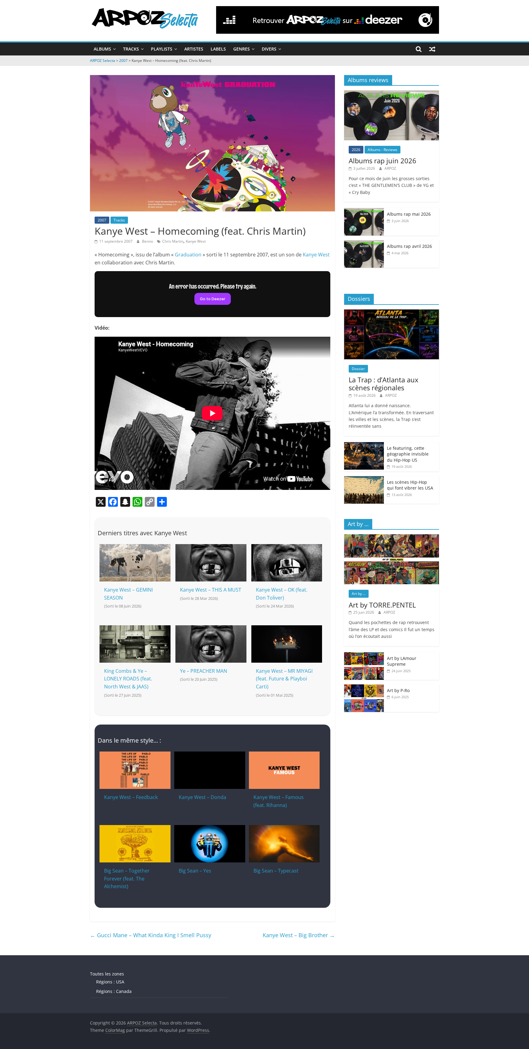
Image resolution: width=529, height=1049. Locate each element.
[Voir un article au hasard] (432, 49)
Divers (269, 49)
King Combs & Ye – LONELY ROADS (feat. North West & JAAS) (128, 679)
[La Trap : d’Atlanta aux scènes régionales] (391, 313)
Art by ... (359, 593)
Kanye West (196, 241)
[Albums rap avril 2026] (364, 243)
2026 (356, 149)
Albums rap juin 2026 (382, 160)
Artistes (193, 49)
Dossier (358, 368)
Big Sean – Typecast (275, 870)
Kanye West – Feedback (131, 797)
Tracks (131, 49)
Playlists (161, 49)
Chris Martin (172, 241)
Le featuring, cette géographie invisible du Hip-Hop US (408, 454)
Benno (148, 241)
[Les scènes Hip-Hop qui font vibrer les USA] (364, 479)
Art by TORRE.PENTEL (382, 604)
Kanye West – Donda (202, 797)
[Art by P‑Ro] (364, 688)
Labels (218, 49)
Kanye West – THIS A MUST (210, 589)
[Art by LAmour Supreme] (364, 655)
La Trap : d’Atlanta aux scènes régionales (383, 383)
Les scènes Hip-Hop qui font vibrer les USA (410, 485)
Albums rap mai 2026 (409, 214)
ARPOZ (390, 168)
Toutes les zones (107, 974)
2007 (102, 220)
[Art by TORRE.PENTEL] (391, 537)
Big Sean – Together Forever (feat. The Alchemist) (127, 878)
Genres (241, 49)
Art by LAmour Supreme (401, 661)
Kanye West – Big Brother (299, 935)
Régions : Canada (114, 991)
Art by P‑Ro (398, 690)
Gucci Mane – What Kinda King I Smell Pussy (150, 935)
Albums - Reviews (382, 149)
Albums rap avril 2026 (409, 246)
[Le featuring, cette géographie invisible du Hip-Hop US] (364, 445)
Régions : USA (110, 982)
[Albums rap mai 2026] (364, 211)
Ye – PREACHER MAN (203, 671)
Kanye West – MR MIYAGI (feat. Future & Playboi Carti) (284, 679)
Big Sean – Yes (195, 870)
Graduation (188, 254)
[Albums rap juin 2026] (391, 94)
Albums (102, 49)
